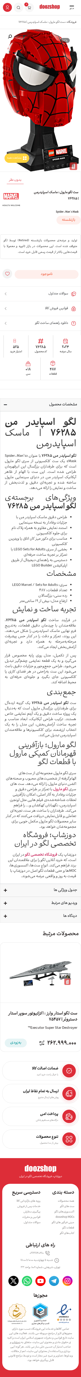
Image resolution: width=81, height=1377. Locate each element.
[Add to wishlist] (7, 274)
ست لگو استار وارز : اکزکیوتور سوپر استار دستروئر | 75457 (42, 1016)
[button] (72, 8)
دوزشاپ (16, 1342)
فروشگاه (71, 22)
